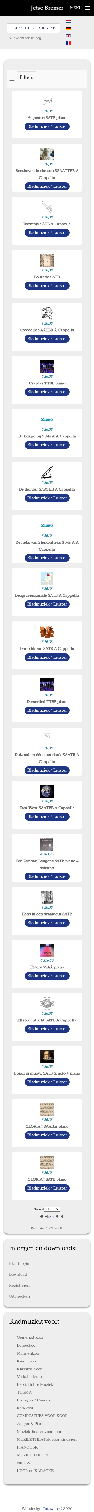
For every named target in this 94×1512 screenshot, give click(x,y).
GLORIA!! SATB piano (47, 1179)
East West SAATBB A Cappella (47, 807)
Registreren (19, 1285)
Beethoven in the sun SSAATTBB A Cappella (47, 174)
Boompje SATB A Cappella (47, 223)
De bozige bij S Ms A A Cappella (47, 436)
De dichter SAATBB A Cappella (47, 489)
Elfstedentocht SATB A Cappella (47, 1020)
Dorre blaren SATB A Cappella (47, 648)
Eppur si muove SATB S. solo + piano (47, 1073)
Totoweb (50, 1508)
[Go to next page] (56, 1217)
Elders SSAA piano (47, 967)
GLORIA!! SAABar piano (47, 1126)
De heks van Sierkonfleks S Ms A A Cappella (47, 545)
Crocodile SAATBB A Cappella (47, 330)
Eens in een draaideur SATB (47, 914)
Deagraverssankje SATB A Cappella (47, 595)
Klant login (19, 1263)
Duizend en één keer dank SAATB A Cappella (47, 758)
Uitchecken (19, 1296)
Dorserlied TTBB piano (47, 701)
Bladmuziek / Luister (47, 126)
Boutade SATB (47, 277)
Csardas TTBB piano (47, 383)
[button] (80, 8)
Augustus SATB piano (47, 117)
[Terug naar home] (47, 8)
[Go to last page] (61, 1217)
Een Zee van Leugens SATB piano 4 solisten (47, 864)
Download (18, 1274)
